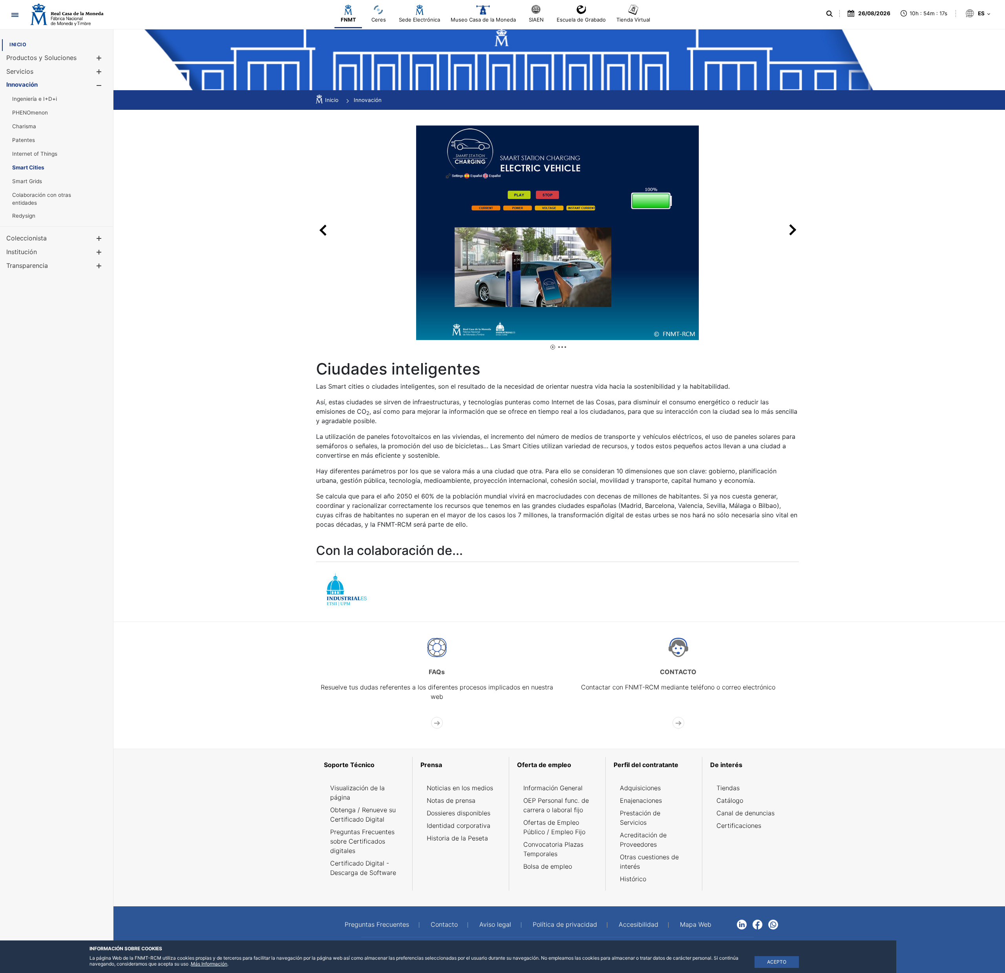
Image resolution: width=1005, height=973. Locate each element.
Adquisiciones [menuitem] (640, 788)
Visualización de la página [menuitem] (357, 792)
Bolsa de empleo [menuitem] (547, 866)
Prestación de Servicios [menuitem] (640, 817)
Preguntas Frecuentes (377, 924)
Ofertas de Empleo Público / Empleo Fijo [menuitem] (554, 827)
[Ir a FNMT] (66, 14)
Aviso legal (495, 924)
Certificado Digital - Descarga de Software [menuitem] (363, 868)
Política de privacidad (565, 924)
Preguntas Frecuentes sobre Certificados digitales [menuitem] (362, 841)
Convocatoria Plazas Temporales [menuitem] (553, 849)
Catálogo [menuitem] (729, 800)
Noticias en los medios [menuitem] (460, 788)
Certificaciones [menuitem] (738, 825)
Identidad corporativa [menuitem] (458, 825)
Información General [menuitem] (553, 788)
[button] (99, 58)
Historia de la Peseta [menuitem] (457, 838)
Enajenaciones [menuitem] (641, 800)
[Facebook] (757, 924)
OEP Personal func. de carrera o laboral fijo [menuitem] (556, 805)
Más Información (209, 964)
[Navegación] (14, 14)
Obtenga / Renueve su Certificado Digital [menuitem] (363, 814)
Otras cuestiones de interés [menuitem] (649, 861)
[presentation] (323, 230)
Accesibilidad (638, 924)
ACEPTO (776, 962)
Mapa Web (695, 924)
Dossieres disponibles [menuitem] (458, 813)
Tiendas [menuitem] (728, 788)
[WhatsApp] (773, 924)
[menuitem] (18, 44)
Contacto (444, 924)
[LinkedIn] (742, 924)
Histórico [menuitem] (633, 879)
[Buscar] (829, 13)
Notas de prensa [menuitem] (451, 800)
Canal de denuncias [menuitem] (745, 813)
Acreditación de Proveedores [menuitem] (643, 839)
